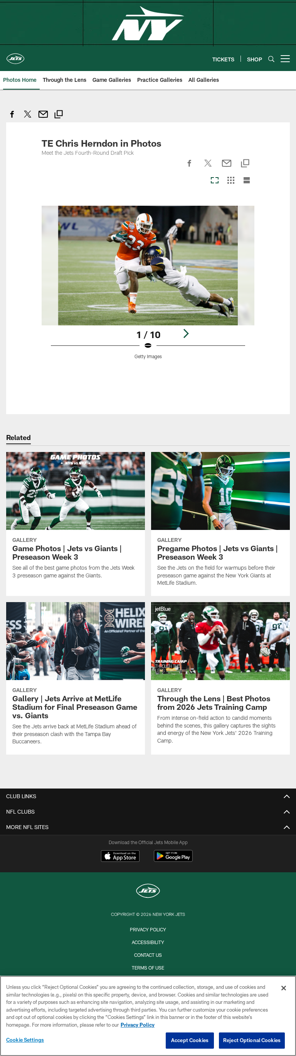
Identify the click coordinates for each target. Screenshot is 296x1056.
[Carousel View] (214, 180)
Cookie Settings (25, 1040)
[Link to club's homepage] (15, 55)
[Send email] (43, 118)
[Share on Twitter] (28, 118)
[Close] (283, 988)
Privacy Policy (148, 929)
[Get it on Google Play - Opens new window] (173, 859)
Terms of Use (148, 967)
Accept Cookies (190, 1040)
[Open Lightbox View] (148, 287)
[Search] (271, 59)
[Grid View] (230, 180)
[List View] (246, 180)
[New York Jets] (148, 891)
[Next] (185, 333)
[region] (148, 1016)
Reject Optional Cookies (252, 1040)
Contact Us (148, 955)
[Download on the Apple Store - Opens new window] (120, 856)
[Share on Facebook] (12, 118)
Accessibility (148, 942)
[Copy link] (58, 115)
